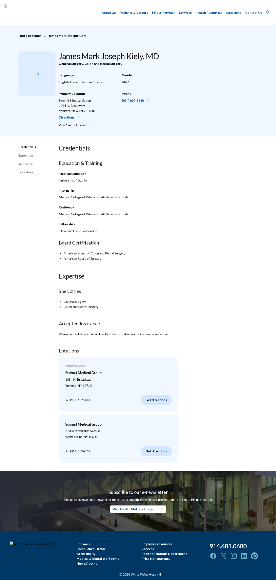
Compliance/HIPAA (91, 549)
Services (185, 12)
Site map (83, 544)
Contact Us (253, 12)
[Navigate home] (40, 544)
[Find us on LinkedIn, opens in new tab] (244, 556)
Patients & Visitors (134, 12)
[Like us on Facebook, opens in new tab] (213, 556)
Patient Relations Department (164, 553)
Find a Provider (163, 12)
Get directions (156, 400)
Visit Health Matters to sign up (136, 509)
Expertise (25, 155)
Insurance (25, 164)
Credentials (27, 147)
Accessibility (86, 553)
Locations (233, 12)
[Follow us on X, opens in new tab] (223, 556)
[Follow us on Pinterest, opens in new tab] (254, 556)
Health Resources (209, 12)
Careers (148, 549)
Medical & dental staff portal (98, 558)
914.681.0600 (228, 546)
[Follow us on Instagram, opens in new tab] (233, 556)
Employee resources (157, 544)
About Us (109, 12)
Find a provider (29, 35)
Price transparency (156, 558)
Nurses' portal (87, 563)
